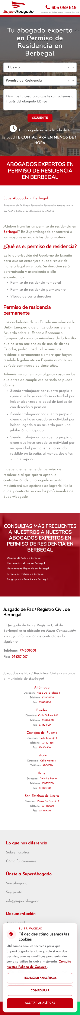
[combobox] (36, 67)
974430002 (48, 806)
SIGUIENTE (40, 118)
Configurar (40, 990)
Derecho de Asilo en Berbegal (24, 558)
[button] (69, 67)
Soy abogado (16, 883)
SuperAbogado (15, 198)
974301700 (48, 783)
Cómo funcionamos (21, 861)
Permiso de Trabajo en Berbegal (25, 574)
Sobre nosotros (18, 852)
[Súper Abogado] (18, 7)
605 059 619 (63, 7)
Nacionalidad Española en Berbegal (28, 568)
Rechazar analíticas (40, 978)
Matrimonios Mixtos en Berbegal (26, 563)
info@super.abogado (22, 901)
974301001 (27, 650)
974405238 (48, 697)
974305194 (47, 765)
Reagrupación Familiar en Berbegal (27, 579)
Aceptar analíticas (40, 1003)
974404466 (48, 743)
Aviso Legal (74, 12)
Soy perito (14, 892)
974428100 (48, 720)
